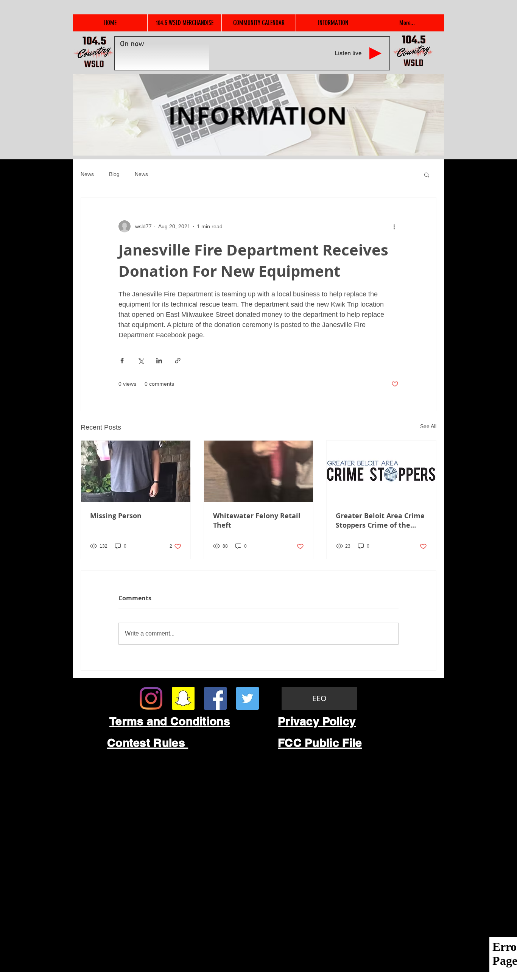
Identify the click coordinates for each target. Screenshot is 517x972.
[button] (426, 174)
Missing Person (116, 515)
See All (428, 426)
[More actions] (394, 226)
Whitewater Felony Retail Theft (257, 520)
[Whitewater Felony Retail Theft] (258, 471)
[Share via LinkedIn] (159, 360)
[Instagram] (151, 698)
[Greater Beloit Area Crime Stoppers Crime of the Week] (381, 471)
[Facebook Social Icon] (215, 698)
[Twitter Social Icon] (247, 698)
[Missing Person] (135, 471)
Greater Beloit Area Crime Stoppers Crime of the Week (380, 520)
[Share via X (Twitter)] (140, 360)
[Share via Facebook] (122, 360)
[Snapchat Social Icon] (183, 698)
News (87, 174)
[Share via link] (177, 360)
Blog (114, 174)
